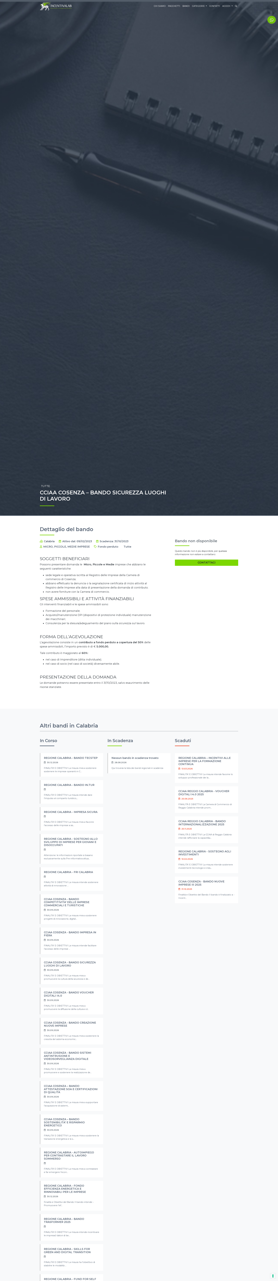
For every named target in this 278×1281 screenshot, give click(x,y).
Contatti (214, 6)
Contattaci (206, 562)
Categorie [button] (198, 6)
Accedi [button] (226, 6)
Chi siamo (160, 6)
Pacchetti (174, 6)
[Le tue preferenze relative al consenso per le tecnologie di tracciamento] (273, 1276)
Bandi (186, 6)
